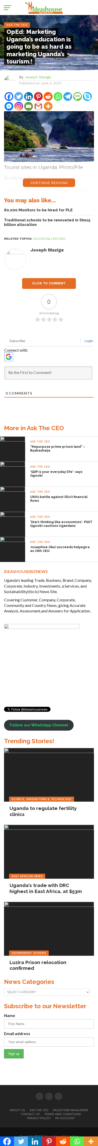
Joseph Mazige (38, 77)
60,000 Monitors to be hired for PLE (38, 210)
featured (58, 238)
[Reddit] (48, 96)
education (41, 238)
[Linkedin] (28, 96)
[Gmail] (38, 106)
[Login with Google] (8, 356)
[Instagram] (18, 106)
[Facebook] (9, 96)
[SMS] (77, 96)
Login (88, 341)
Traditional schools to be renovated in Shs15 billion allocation (47, 222)
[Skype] (87, 96)
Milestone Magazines (70, 1110)
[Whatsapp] (58, 96)
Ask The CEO (39, 1110)
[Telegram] (67, 96)
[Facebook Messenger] (9, 106)
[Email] (28, 106)
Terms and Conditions (62, 1114)
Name (9, 1015)
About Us (17, 1110)
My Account (65, 1118)
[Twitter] (18, 96)
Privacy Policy (39, 1118)
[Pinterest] (38, 96)
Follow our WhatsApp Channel (39, 725)
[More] (48, 106)
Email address (17, 1033)
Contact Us (30, 1114)
